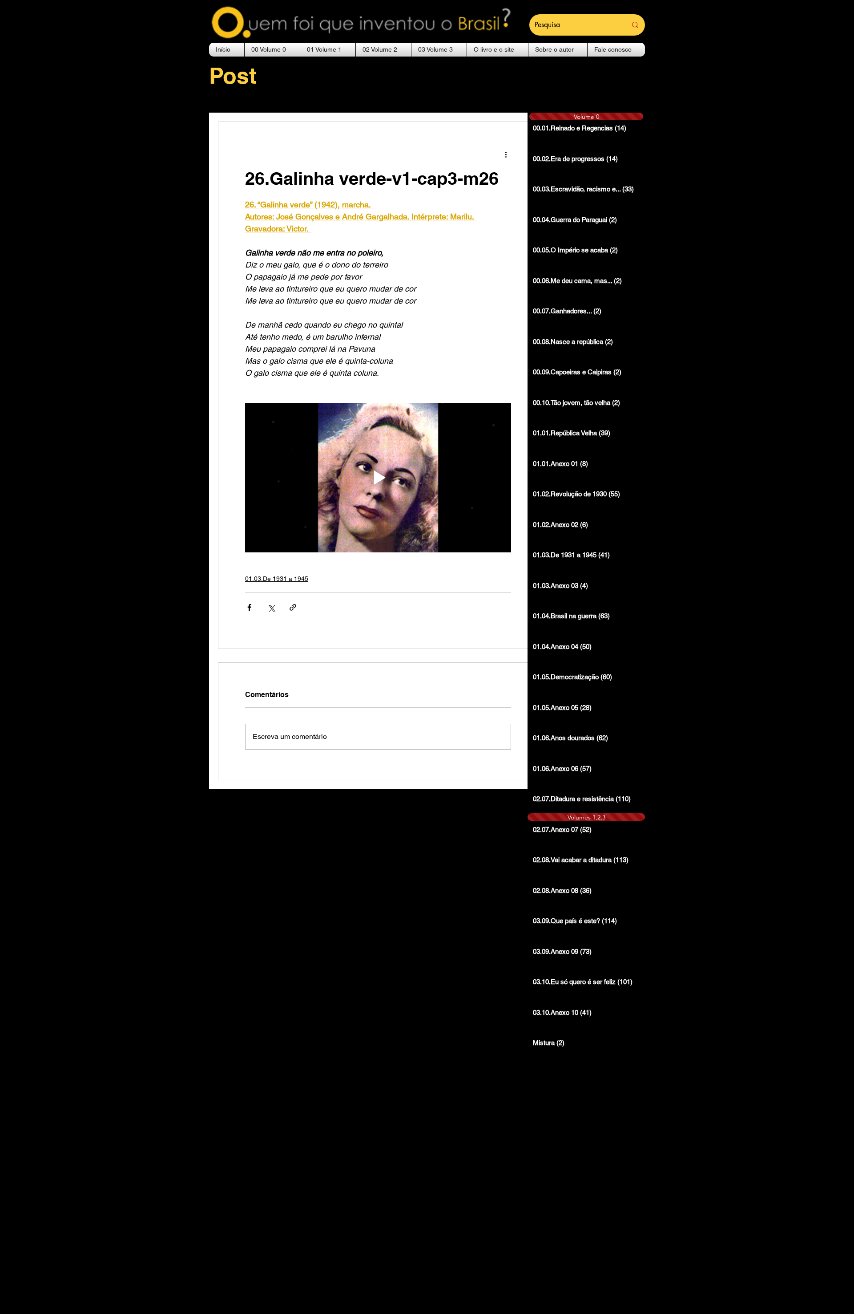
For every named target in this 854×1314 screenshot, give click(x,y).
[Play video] (378, 477)
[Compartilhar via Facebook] (249, 607)
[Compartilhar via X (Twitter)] (271, 607)
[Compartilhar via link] (293, 607)
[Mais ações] (505, 154)
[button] (272, 50)
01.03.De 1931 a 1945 (276, 578)
